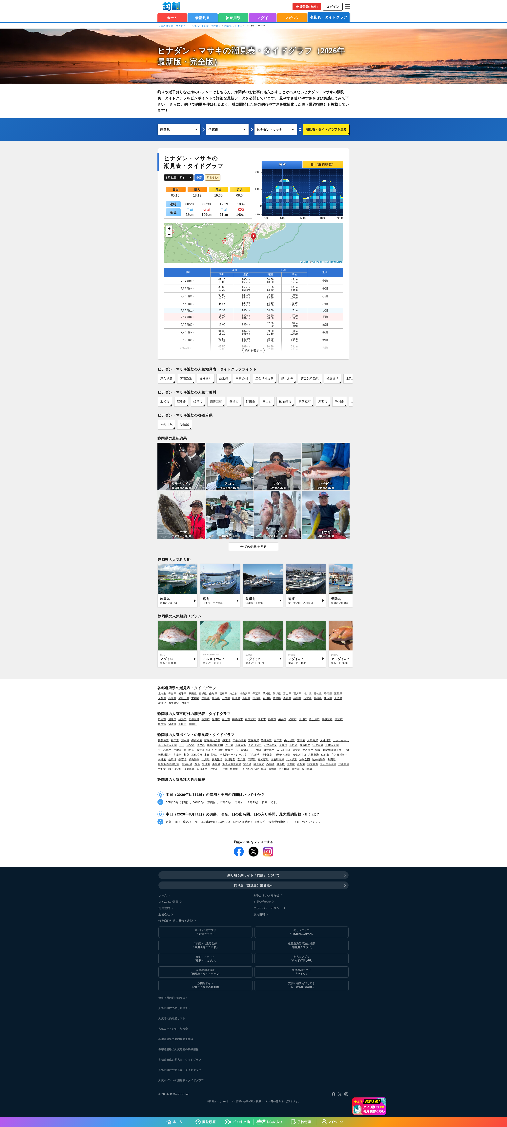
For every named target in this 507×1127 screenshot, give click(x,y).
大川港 (162, 768)
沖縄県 (185, 703)
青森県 (172, 693)
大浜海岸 (307, 749)
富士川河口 (203, 749)
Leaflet (304, 261)
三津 (346, 749)
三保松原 (196, 754)
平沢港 (214, 768)
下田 (181, 745)
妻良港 (216, 764)
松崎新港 (263, 759)
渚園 (318, 749)
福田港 (175, 740)
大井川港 (325, 740)
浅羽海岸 (343, 764)
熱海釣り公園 (215, 745)
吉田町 (193, 724)
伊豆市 (339, 719)
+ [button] (169, 228)
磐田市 (250, 401)
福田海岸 (307, 768)
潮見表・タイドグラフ (328, 17)
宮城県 (203, 693)
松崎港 (172, 759)
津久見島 (166, 378)
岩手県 (182, 693)
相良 (186, 754)
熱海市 (234, 401)
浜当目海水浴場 (231, 764)
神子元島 (267, 754)
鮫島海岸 (194, 759)
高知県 (257, 698)
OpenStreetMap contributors (327, 261)
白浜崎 (223, 378)
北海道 (162, 693)
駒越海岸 (202, 768)
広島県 (206, 698)
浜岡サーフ (232, 749)
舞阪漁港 (163, 740)
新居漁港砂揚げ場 (168, 764)
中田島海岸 (165, 749)
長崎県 (318, 698)
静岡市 (339, 401)
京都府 (195, 698)
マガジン (292, 18)
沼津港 (301, 740)
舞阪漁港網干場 (332, 749)
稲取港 (294, 745)
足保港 (201, 745)
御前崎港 (196, 740)
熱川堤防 (230, 759)
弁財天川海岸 (339, 754)
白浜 (197, 764)
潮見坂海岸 (165, 754)
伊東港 (226, 740)
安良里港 (217, 759)
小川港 (206, 759)
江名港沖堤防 (264, 378)
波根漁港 (205, 378)
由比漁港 (289, 740)
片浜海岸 (312, 740)
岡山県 (216, 698)
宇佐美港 (318, 745)
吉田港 (278, 740)
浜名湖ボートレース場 (233, 754)
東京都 (234, 693)
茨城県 (267, 693)
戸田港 (229, 745)
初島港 (296, 749)
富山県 (287, 693)
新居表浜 (240, 745)
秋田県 (193, 693)
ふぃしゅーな (341, 740)
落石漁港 (186, 378)
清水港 (185, 740)
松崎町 (293, 719)
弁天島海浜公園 (167, 745)
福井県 (308, 693)
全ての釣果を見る (253, 546)
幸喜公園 (242, 378)
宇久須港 (254, 754)
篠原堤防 (259, 764)
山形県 (213, 693)
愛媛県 (287, 698)
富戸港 (247, 764)
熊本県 (328, 698)
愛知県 (184, 424)
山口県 (226, 698)
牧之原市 (314, 719)
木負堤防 (305, 745)
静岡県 (228, 26)
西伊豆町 (216, 401)
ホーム (172, 18)
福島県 (223, 693)
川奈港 (178, 754)
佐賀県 (308, 698)
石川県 (297, 693)
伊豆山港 (284, 768)
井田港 (332, 759)
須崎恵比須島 (282, 754)
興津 (263, 768)
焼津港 (245, 749)
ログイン (332, 6)
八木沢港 (291, 759)
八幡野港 (313, 754)
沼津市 (181, 401)
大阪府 (162, 698)
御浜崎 (281, 764)
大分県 (338, 698)
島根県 (246, 698)
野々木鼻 (287, 378)
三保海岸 (253, 740)
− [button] (169, 234)
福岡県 (297, 698)
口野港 (252, 759)
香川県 (267, 698)
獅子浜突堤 (175, 768)
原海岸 (273, 768)
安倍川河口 (299, 754)
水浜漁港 (352, 378)
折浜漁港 (332, 378)
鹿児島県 (173, 703)
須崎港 (206, 764)
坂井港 (234, 768)
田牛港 (224, 768)
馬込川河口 (283, 749)
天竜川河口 (255, 745)
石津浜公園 (270, 745)
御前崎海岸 (277, 759)
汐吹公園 (304, 759)
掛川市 (303, 719)
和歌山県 (183, 698)
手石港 (182, 759)
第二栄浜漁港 (310, 378)
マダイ (262, 18)
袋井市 (282, 719)
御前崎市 (285, 401)
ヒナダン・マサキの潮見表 (206, 50)
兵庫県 (172, 698)
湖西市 (323, 401)
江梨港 (301, 764)
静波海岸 (269, 749)
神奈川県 (233, 18)
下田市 (182, 724)
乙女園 (241, 759)
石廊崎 (270, 764)
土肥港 (178, 749)
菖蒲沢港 (187, 764)
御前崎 (291, 764)
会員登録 (307, 6)
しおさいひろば (249, 768)
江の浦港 (217, 749)
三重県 (338, 693)
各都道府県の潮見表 (170, 1059)
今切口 (283, 745)
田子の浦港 (239, 740)
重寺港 (296, 768)
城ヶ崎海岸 (319, 759)
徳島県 (277, 698)
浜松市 (165, 401)
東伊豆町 (305, 401)
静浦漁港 (266, 740)
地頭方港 (312, 764)
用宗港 (191, 745)
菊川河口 (189, 749)
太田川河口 (211, 754)
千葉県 (257, 693)
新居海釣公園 (212, 740)
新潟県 (277, 693)
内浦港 (162, 759)
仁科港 (325, 754)
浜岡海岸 (189, 768)
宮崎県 (162, 703)
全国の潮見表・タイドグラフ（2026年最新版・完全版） (189, 26)
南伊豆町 (327, 719)
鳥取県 (236, 698)
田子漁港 (256, 749)
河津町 (172, 724)
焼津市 (198, 401)
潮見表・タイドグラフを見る (326, 129)
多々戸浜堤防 (328, 764)
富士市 (267, 401)
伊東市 (238, 26)
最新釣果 (202, 18)
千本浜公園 (332, 745)
